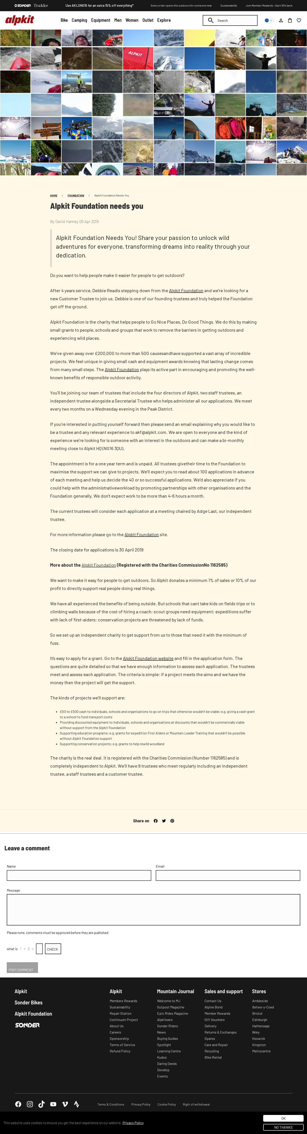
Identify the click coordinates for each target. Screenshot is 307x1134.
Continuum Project (124, 1019)
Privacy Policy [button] (133, 1123)
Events (162, 1076)
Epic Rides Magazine (172, 1013)
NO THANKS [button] (283, 1127)
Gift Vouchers (215, 1019)
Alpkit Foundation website (148, 658)
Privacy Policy (140, 1104)
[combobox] (230, 20)
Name (11, 866)
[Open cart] (290, 20)
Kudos (162, 1057)
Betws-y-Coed (263, 1007)
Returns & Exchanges (221, 1032)
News (161, 1032)
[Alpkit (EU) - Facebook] (18, 1104)
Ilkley (256, 1032)
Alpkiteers (165, 1019)
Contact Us (213, 1001)
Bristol (257, 1013)
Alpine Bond (213, 1007)
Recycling (212, 1051)
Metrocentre (261, 1051)
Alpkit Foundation (186, 290)
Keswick (258, 1038)
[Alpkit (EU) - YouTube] (53, 1104)
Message (13, 890)
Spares (210, 1038)
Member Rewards (217, 1013)
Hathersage (260, 1026)
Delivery (210, 1026)
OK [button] (283, 1118)
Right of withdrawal (196, 1104)
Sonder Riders (167, 1026)
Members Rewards (123, 1001)
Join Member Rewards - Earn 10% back (269, 5)
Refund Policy (120, 1051)
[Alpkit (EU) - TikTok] (41, 1104)
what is (12, 949)
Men (118, 20)
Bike (64, 20)
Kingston (259, 1045)
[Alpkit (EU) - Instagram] (29, 1104)
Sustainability (228, 5)
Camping (79, 20)
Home (53, 195)
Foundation (76, 195)
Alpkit (21, 991)
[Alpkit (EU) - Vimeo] (65, 1104)
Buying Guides (167, 1038)
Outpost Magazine (170, 1007)
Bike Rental (213, 1057)
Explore (164, 20)
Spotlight (164, 1045)
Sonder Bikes (28, 1002)
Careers (115, 1032)
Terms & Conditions (111, 1104)
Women (131, 20)
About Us (117, 1026)
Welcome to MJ (168, 1001)
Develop (163, 1070)
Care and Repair (216, 1045)
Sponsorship (119, 1038)
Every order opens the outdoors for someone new (181, 5)
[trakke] (40, 5)
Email (160, 866)
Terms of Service (122, 1045)
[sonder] (23, 5)
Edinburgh (259, 1019)
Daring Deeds (167, 1063)
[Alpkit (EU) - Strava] (76, 1104)
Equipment (100, 20)
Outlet (148, 20)
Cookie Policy (167, 1104)
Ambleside (260, 1001)
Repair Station (120, 1013)
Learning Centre (169, 1051)
